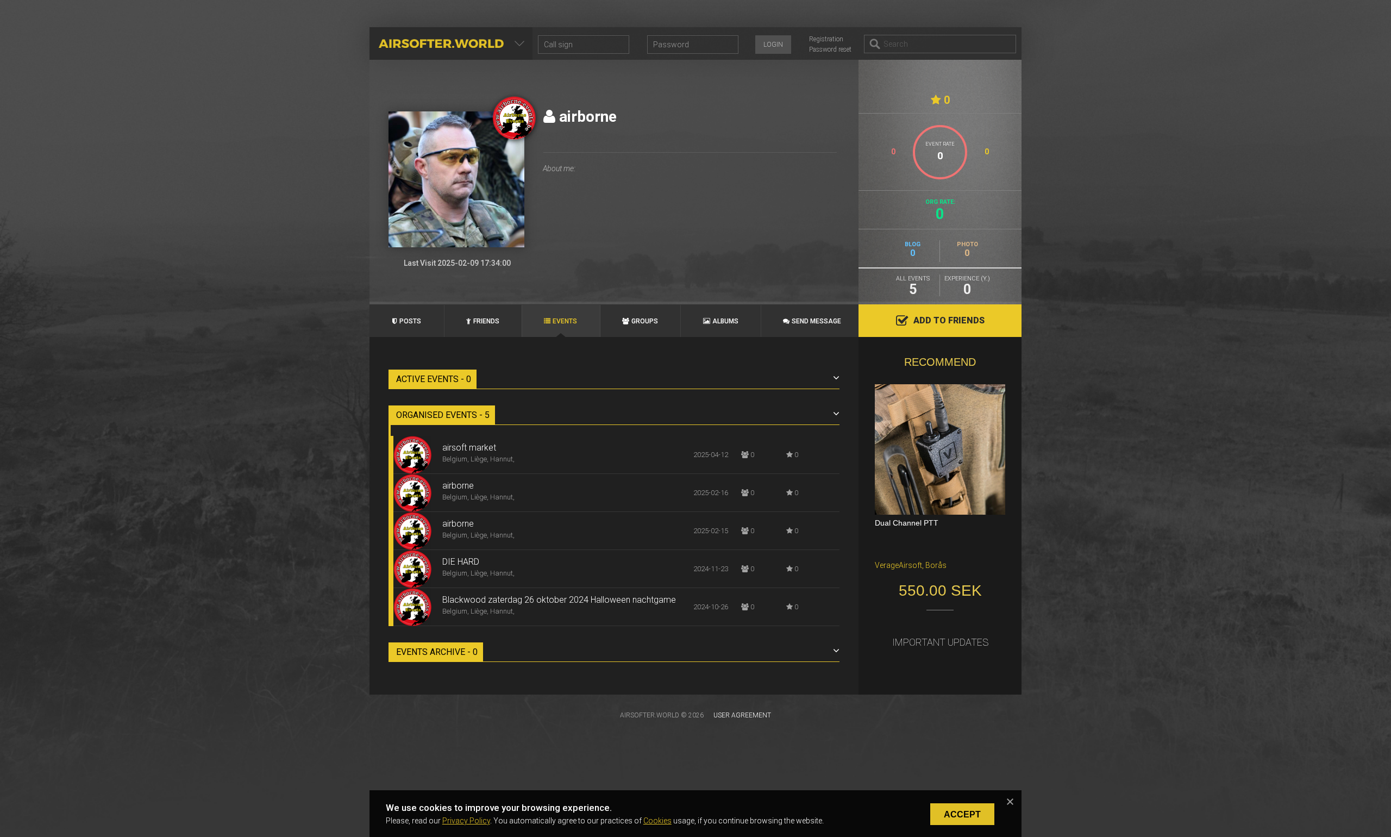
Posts (410, 321)
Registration (826, 39)
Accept (962, 814)
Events (565, 321)
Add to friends (949, 320)
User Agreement (742, 715)
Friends (486, 321)
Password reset (830, 49)
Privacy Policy (466, 820)
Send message (816, 321)
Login (773, 44)
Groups (644, 321)
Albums (725, 321)
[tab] (615, 379)
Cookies (657, 820)
